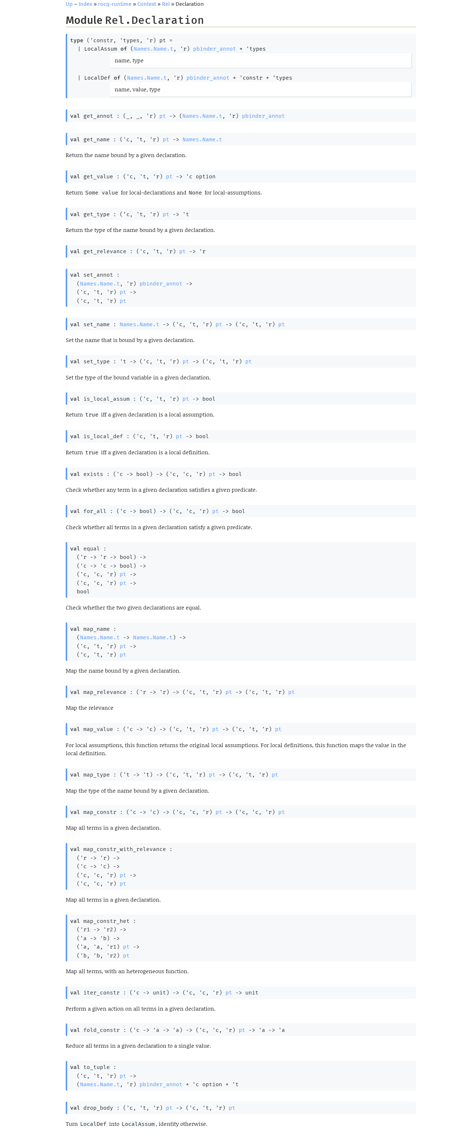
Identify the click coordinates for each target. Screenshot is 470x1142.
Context (146, 4)
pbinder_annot (214, 49)
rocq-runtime (114, 4)
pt (162, 116)
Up (69, 4)
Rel (166, 4)
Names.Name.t (153, 49)
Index (85, 4)
